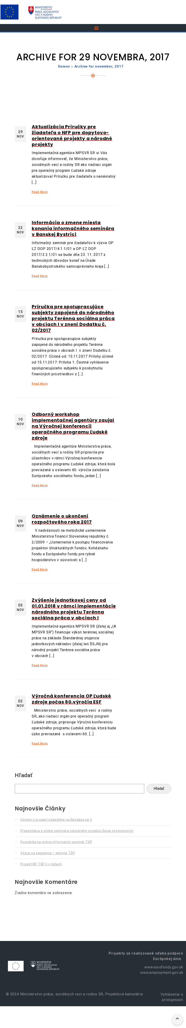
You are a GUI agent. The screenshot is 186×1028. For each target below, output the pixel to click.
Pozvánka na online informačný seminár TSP (56, 842)
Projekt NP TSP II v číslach (41, 864)
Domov (64, 66)
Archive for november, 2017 (99, 66)
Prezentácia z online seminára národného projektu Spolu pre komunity (76, 831)
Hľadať (24, 775)
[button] (96, 28)
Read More (40, 192)
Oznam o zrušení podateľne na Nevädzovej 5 (56, 820)
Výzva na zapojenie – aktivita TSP (47, 853)
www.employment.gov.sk (161, 972)
